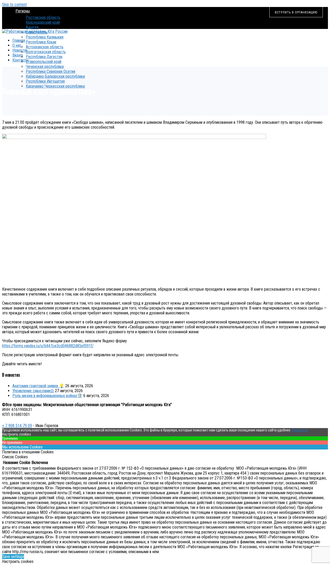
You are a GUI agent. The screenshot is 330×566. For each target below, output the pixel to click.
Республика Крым (41, 42)
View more (300, 430)
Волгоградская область (46, 51)
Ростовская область (43, 17)
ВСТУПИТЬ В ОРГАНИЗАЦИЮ (296, 12)
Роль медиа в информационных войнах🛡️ (47, 395)
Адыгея (32, 27)
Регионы (22, 11)
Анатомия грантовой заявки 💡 (38, 385)
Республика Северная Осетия (50, 71)
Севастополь (36, 32)
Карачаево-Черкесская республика (55, 86)
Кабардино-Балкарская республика (55, 76)
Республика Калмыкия (44, 37)
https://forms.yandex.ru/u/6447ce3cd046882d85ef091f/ (48, 345)
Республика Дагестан (44, 56)
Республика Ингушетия (45, 81)
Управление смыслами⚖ (33, 390)
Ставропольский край (43, 61)
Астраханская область (44, 46)
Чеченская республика (45, 66)
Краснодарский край (43, 22)
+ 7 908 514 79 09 (17, 425)
